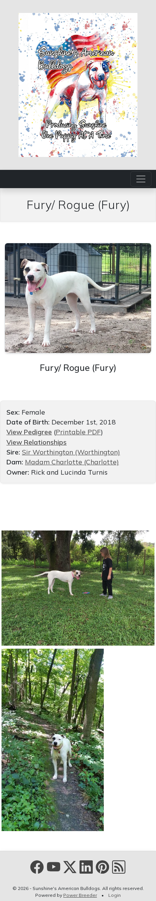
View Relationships (36, 442)
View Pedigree (29, 432)
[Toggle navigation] (140, 179)
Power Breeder (80, 895)
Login (114, 895)
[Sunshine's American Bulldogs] (78, 84)
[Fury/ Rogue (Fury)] (78, 297)
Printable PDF (78, 432)
